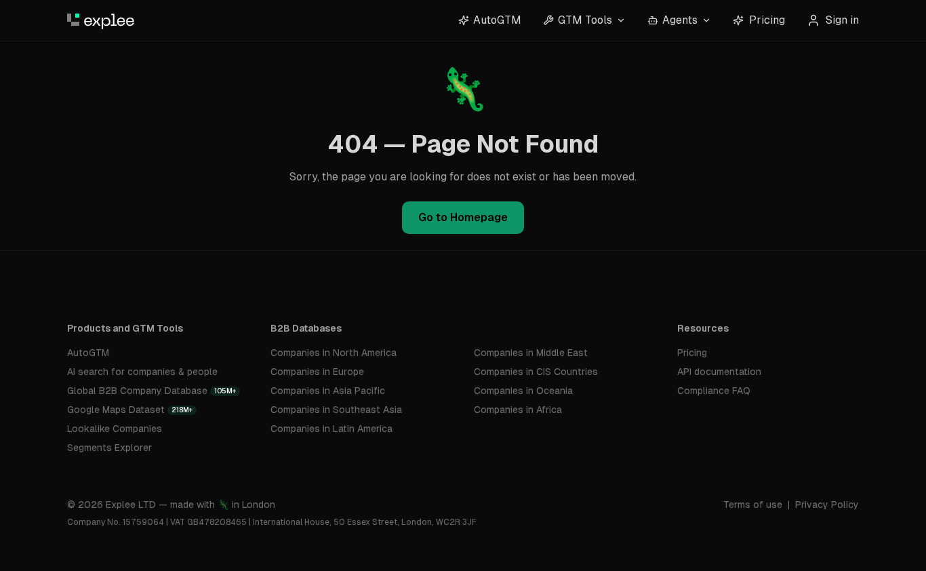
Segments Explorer (109, 447)
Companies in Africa (518, 409)
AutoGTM (88, 352)
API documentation (719, 371)
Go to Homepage (463, 217)
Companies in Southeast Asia (336, 409)
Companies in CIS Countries (536, 371)
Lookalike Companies (114, 428)
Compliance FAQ (713, 390)
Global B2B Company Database (151, 390)
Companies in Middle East (531, 352)
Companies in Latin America (331, 428)
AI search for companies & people (142, 371)
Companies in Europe (317, 371)
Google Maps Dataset (130, 409)
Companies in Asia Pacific (327, 390)
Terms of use (752, 504)
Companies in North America (333, 352)
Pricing (767, 20)
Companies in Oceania (523, 390)
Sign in (842, 20)
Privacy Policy (827, 504)
